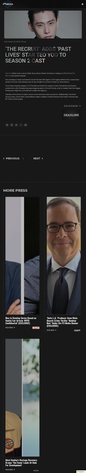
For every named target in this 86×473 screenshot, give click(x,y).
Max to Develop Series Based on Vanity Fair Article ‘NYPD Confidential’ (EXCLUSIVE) (20, 321)
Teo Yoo (8, 73)
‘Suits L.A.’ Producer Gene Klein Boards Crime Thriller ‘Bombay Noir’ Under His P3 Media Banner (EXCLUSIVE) (62, 322)
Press (24, 42)
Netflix (68, 73)
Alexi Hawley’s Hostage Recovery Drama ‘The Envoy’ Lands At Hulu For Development (21, 463)
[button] (82, 4)
